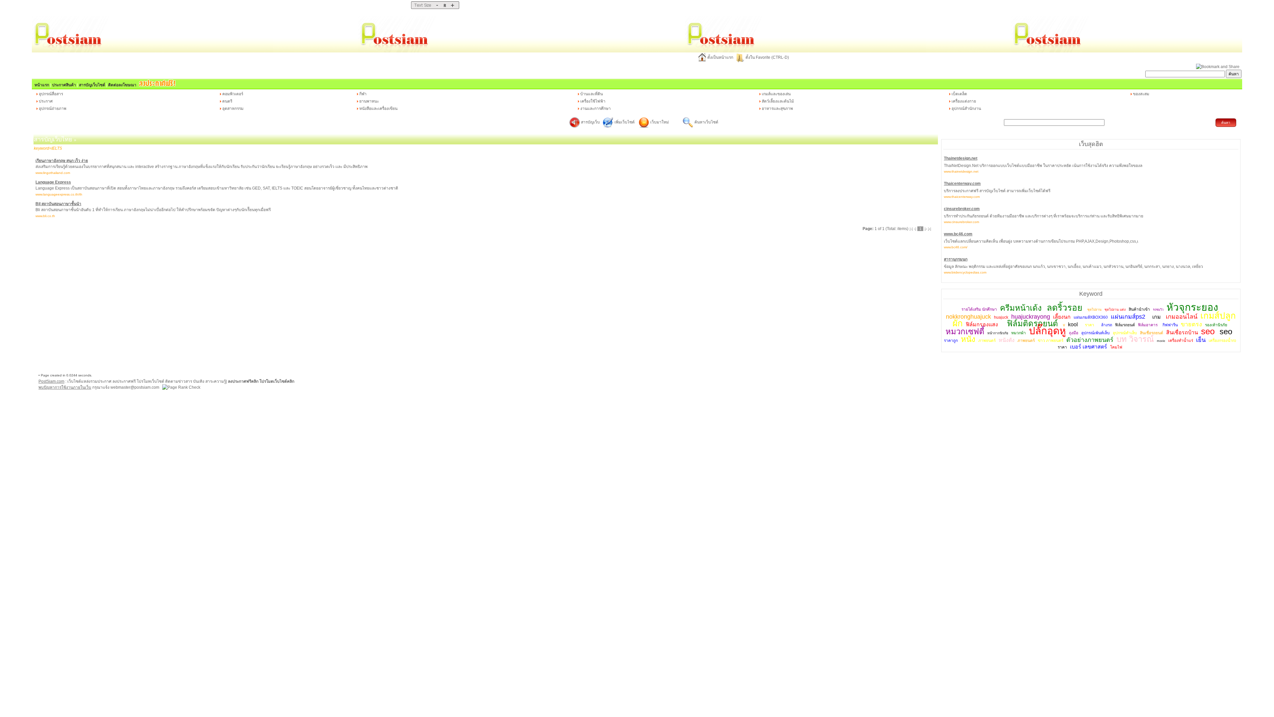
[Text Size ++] (452, 7)
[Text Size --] (437, 7)
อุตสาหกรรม (233, 108)
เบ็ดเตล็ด (959, 94)
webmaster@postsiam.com (135, 387)
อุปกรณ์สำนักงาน (966, 108)
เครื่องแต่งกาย (964, 101)
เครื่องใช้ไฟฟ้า (592, 101)
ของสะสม (1141, 94)
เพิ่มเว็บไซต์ (625, 122)
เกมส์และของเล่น (776, 94)
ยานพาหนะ (369, 101)
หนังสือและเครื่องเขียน (378, 108)
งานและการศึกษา (595, 108)
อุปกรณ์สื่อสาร (51, 94)
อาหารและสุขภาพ (777, 108)
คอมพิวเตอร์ (232, 94)
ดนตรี (227, 101)
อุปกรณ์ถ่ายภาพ (52, 108)
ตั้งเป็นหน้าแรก (720, 57)
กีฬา (363, 94)
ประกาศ (46, 101)
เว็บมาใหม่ (659, 122)
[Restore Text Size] (445, 7)
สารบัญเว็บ (590, 122)
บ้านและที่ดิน (591, 94)
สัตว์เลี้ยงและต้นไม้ (778, 101)
